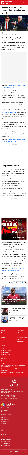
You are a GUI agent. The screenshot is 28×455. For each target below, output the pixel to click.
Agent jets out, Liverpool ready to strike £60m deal (12, 372)
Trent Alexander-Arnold (22, 337)
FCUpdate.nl (4, 421)
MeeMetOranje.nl (5, 434)
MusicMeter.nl (4, 427)
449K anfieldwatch (6, 441)
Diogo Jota (19, 339)
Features (3, 337)
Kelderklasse (4, 430)
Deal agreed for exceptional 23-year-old (9, 360)
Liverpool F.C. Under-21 (6, 352)
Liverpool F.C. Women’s (6, 350)
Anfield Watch (4, 432)
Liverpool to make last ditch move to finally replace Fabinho (14, 363)
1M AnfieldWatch (6, 443)
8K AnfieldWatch (6, 445)
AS (10, 169)
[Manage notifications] (25, 452)
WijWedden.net (4, 429)
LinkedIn (4, 411)
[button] (24, 2)
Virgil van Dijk (19, 332)
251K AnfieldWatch (6, 439)
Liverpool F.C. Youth (5, 354)
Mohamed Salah (20, 335)
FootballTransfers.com (6, 417)
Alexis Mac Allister (20, 341)
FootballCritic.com (5, 419)
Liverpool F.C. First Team (6, 348)
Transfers (3, 335)
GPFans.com (4, 423)
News (2, 332)
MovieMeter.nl (4, 425)
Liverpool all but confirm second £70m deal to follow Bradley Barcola (12, 369)
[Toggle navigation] (26, 2)
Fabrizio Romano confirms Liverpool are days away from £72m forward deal (13, 366)
